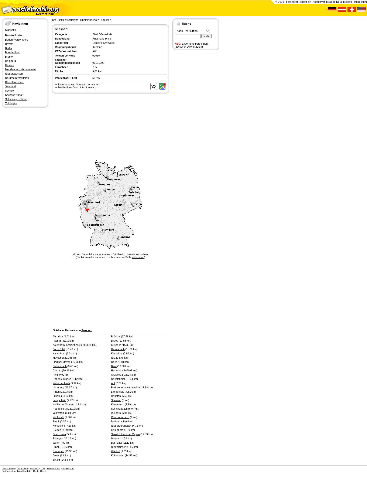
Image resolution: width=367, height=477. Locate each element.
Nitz (113, 357)
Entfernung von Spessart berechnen (78, 84)
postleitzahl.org (295, 1)
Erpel (56, 447)
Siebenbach (60, 366)
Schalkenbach (119, 408)
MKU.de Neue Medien (339, 1)
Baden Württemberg (16, 39)
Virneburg (58, 387)
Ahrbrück (58, 336)
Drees (114, 340)
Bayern (9, 43)
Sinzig (56, 459)
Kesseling (117, 353)
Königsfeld (59, 425)
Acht (55, 374)
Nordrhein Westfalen (17, 77)
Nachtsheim (118, 379)
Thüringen (11, 103)
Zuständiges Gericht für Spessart (76, 87)
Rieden (57, 430)
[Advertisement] (110, 126)
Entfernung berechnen (195, 43)
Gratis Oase (39, 471)
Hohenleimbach (62, 379)
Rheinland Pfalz (14, 82)
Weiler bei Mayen (63, 404)
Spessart (106, 19)
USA (43, 468)
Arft (113, 383)
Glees (56, 455)
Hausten (116, 396)
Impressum (360, 1)
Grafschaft (117, 374)
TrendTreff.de (24, 471)
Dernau (57, 370)
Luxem (57, 396)
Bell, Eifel (116, 442)
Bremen (9, 56)
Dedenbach (118, 421)
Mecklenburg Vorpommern (20, 69)
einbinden (138, 257)
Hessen (9, 65)
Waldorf (115, 451)
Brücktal (115, 336)
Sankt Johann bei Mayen (125, 434)
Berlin (8, 48)
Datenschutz (53, 468)
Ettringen (58, 438)
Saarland (10, 86)
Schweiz (34, 468)
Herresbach (118, 349)
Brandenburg (12, 52)
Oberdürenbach (120, 417)
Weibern (116, 413)
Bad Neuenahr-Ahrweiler (125, 387)
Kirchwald (58, 417)
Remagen (58, 451)
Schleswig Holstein (16, 99)
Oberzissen (59, 434)
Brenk (56, 421)
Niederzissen (118, 447)
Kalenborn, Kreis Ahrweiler (68, 345)
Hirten (56, 391)
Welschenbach (61, 383)
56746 (96, 77)
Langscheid (59, 400)
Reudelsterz (60, 408)
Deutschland (8, 468)
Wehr (56, 442)
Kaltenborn (59, 353)
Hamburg (10, 60)
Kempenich (117, 404)
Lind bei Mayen (62, 362)
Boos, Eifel (59, 349)
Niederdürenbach (121, 425)
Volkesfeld (59, 413)
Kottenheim (117, 455)
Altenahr (57, 340)
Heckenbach (118, 370)
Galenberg (117, 430)
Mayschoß (59, 357)
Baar (114, 366)
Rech (114, 362)
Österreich (22, 468)
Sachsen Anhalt (14, 94)
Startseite (10, 29)
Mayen (115, 438)
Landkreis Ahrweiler (103, 42)
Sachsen (10, 90)
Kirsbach (116, 345)
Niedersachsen (14, 73)
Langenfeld (117, 391)
